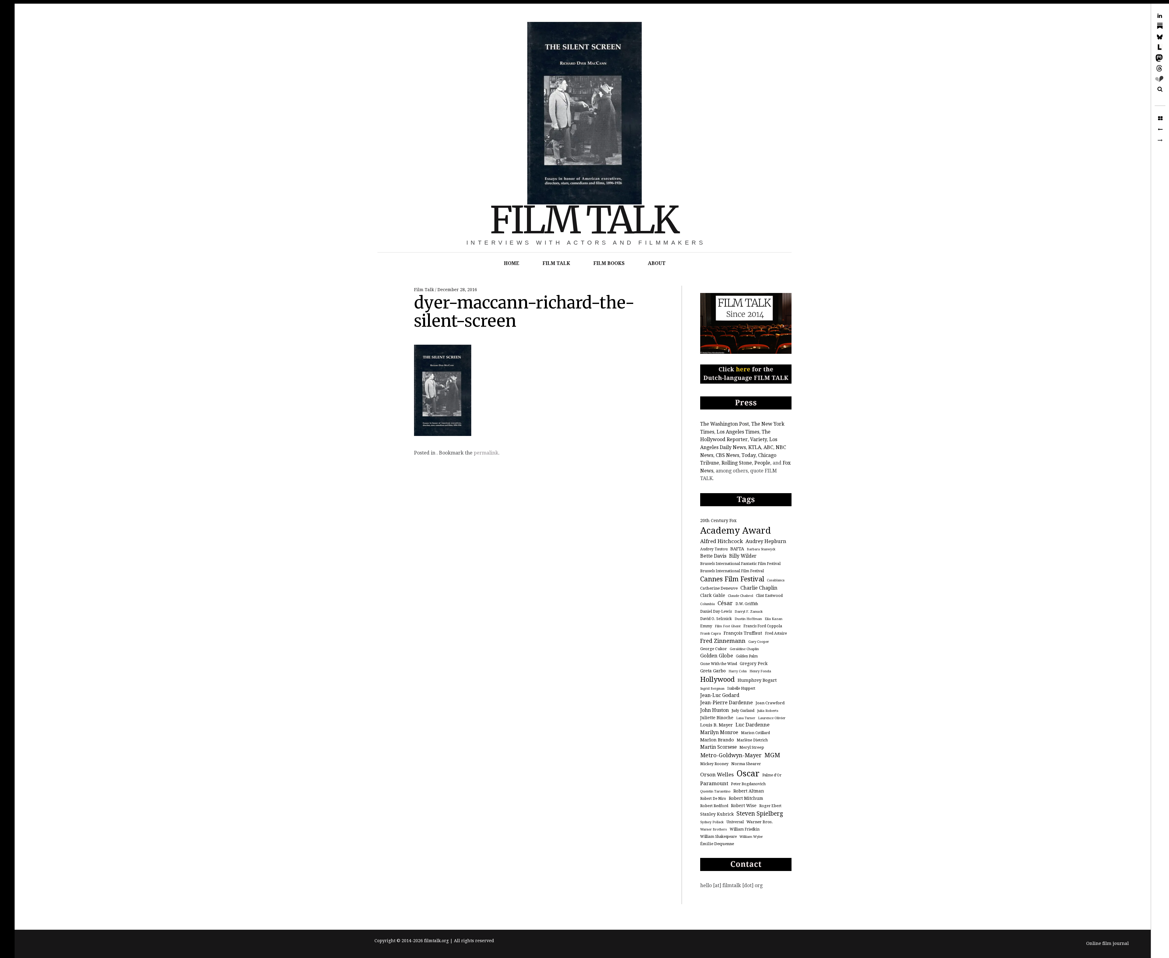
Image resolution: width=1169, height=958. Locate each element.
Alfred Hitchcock (721, 541)
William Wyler (751, 836)
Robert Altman (748, 791)
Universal (735, 822)
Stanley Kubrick (717, 814)
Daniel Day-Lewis (716, 611)
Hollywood (717, 679)
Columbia (707, 604)
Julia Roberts (767, 711)
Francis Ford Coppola (762, 626)
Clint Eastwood (769, 596)
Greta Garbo (713, 670)
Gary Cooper (758, 641)
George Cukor (713, 648)
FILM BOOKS (609, 263)
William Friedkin (745, 829)
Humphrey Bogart (757, 680)
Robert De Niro (713, 798)
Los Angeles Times (738, 432)
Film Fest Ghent (728, 626)
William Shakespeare (718, 836)
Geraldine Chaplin (744, 649)
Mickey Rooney (714, 764)
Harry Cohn (737, 671)
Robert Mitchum (746, 798)
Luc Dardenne (752, 725)
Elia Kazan (773, 619)
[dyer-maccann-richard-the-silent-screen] (1160, 129)
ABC (768, 447)
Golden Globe (716, 656)
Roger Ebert (770, 806)
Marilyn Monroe (719, 732)
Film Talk (424, 289)
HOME (511, 263)
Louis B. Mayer (716, 725)
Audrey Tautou (714, 549)
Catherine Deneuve (719, 588)
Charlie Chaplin (759, 588)
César (725, 603)
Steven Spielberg (759, 813)
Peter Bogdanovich (748, 784)
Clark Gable (712, 595)
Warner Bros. (759, 822)
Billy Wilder (743, 556)
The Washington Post (724, 424)
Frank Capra (710, 633)
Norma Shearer (746, 763)
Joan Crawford (770, 703)
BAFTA (737, 548)
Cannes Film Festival (732, 579)
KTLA (754, 447)
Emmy (706, 626)
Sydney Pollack (712, 822)
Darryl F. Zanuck (749, 611)
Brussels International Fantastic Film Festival (740, 564)
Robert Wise (744, 805)
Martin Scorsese (718, 747)
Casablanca (776, 580)
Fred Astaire (776, 633)
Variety (758, 439)
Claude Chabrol (740, 596)
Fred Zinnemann (723, 641)
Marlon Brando (717, 740)
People (762, 463)
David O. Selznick (716, 619)
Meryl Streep (751, 747)
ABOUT (656, 263)
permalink (486, 453)
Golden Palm (747, 656)
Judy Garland (743, 711)
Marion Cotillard (755, 733)
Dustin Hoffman (748, 619)
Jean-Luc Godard (719, 695)
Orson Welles (717, 775)
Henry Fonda (760, 671)
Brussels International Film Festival (732, 571)
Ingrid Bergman (712, 689)
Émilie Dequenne (717, 843)
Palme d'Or (771, 775)
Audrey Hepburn (766, 541)
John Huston (714, 710)
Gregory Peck (753, 663)
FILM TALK (584, 220)
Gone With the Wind (718, 664)
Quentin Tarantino (715, 791)
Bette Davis (713, 556)
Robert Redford (714, 806)
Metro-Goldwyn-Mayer (731, 755)
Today (749, 455)
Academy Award (735, 530)
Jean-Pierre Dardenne (726, 702)
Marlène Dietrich (752, 740)
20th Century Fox (718, 520)
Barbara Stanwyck (761, 549)
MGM (772, 755)
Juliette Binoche (716, 717)
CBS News (727, 455)
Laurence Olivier (771, 718)
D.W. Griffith (746, 604)
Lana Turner (745, 718)
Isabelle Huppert (741, 688)
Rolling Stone (736, 463)
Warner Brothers (713, 829)
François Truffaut (743, 633)
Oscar (748, 773)
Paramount (714, 783)
